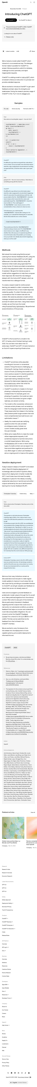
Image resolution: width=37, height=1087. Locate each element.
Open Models (5, 988)
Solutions (4, 962)
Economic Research (7, 876)
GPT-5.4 (4, 891)
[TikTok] (25, 1073)
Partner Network (6, 972)
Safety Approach (6, 900)
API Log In (5, 947)
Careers (4, 1013)
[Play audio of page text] (3, 51)
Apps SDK (5, 984)
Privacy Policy (5, 1062)
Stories (4, 1033)
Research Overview (7, 872)
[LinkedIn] (15, 1073)
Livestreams (5, 1044)
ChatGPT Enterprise (8, 925)
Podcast (4, 1047)
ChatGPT (8, 647)
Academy (4, 1037)
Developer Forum (7, 998)
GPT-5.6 (4, 884)
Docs (4, 951)
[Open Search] (31, 2)
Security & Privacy (6, 906)
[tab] (6, 108)
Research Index (6, 869)
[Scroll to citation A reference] (16, 661)
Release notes (9, 37)
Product (24, 8)
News (3, 1016)
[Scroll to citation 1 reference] (30, 675)
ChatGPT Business (7, 922)
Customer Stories (6, 969)
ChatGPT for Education (8, 929)
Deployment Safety (7, 903)
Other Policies (5, 1066)
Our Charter (5, 1010)
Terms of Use (5, 1059)
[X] (8, 1073)
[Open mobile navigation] (34, 2)
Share (33, 51)
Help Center (5, 1025)
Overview (4, 944)
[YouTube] (11, 1073)
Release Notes (5, 935)
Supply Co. (4, 1040)
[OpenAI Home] (4, 2)
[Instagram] (22, 1073)
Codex (3, 932)
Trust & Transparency (7, 910)
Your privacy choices (23, 1077)
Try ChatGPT (12, 20)
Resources (4, 966)
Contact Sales (5, 976)
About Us (4, 1006)
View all (33, 812)
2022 (15, 647)
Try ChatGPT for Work (25, 20)
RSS (3, 1050)
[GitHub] (18, 1073)
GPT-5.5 (4, 888)
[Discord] (29, 1073)
